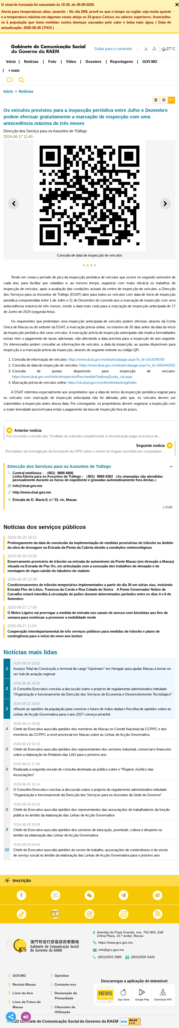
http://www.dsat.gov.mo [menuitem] (32, 492)
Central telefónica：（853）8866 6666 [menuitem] (43, 473)
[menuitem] (31, 61)
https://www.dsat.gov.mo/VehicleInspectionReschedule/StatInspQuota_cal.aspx (72, 377)
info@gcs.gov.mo (111, 950)
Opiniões (62, 975)
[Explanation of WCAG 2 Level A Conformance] (130, 1021)
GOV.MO (19, 975)
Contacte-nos (65, 984)
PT (171, 100)
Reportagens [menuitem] (121, 62)
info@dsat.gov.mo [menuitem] (27, 485)
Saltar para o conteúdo (113, 49)
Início (8, 91)
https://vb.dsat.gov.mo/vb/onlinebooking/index (102, 382)
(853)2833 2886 (110, 957)
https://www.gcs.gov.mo (115, 942)
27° (170, 49)
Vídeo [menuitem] (71, 62)
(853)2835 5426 (143, 957)
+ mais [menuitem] (167, 506)
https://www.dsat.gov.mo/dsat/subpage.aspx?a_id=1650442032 (127, 365)
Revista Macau (24, 984)
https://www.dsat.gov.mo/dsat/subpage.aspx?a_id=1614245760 (117, 359)
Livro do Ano (23, 993)
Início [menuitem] (11, 62)
